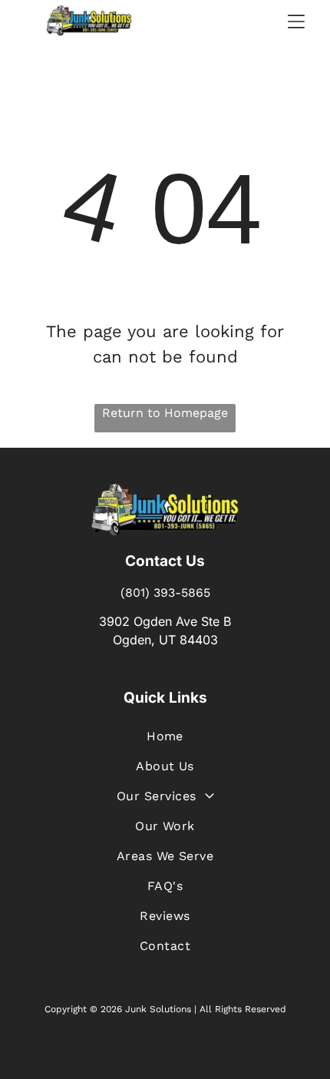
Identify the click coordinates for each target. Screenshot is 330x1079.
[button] (296, 21)
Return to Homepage (165, 412)
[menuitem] (165, 736)
